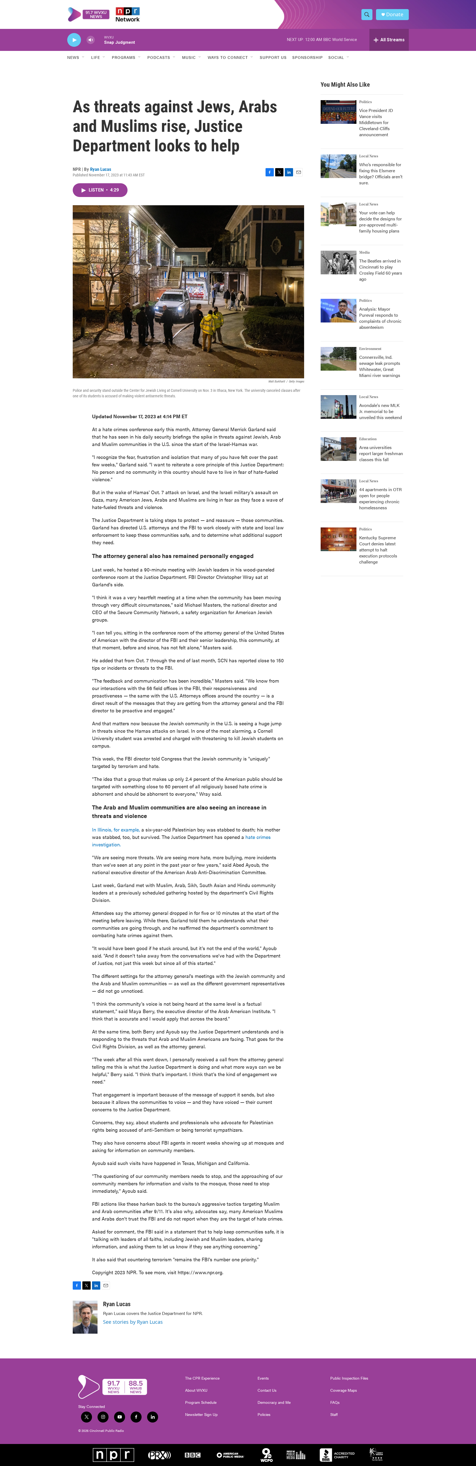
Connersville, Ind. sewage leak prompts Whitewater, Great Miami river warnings (379, 366)
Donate (394, 14)
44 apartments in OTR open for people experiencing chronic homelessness (380, 498)
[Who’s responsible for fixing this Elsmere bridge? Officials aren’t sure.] (338, 166)
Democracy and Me (274, 1402)
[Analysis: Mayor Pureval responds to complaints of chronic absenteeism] (338, 310)
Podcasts (158, 57)
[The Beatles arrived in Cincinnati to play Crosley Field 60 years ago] (338, 262)
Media (364, 252)
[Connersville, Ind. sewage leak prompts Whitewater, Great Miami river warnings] (338, 359)
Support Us (273, 57)
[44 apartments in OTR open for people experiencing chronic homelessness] (338, 491)
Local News (368, 156)
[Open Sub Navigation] (83, 57)
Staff (334, 1414)
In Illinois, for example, (116, 829)
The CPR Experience (202, 1378)
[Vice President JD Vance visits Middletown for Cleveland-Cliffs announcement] (338, 112)
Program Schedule (201, 1402)
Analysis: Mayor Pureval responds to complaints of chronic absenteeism (380, 318)
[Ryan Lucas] (85, 1317)
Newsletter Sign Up (201, 1414)
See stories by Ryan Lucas (133, 1322)
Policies (264, 1414)
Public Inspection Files (349, 1378)
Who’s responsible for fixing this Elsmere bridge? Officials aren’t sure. (380, 173)
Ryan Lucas (100, 169)
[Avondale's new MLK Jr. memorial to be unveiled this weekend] (338, 407)
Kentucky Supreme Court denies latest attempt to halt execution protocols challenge (378, 549)
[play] (74, 40)
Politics (365, 102)
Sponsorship (307, 57)
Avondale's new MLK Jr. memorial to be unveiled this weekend (380, 411)
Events (263, 1378)
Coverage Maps (343, 1390)
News (73, 57)
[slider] (99, 40)
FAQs (335, 1402)
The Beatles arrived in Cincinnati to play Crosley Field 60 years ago (380, 270)
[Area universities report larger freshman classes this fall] (338, 449)
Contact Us (267, 1390)
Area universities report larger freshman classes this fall (381, 453)
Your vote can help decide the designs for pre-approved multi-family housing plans (380, 221)
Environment (370, 349)
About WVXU (196, 1390)
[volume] (90, 40)
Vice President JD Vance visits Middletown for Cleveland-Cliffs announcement (376, 122)
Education (368, 439)
